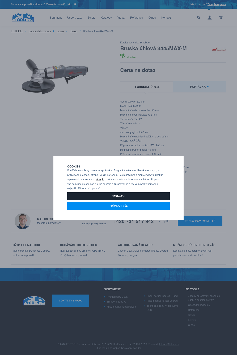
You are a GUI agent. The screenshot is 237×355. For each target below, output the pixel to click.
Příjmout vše (119, 205)
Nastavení (118, 196)
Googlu (100, 179)
